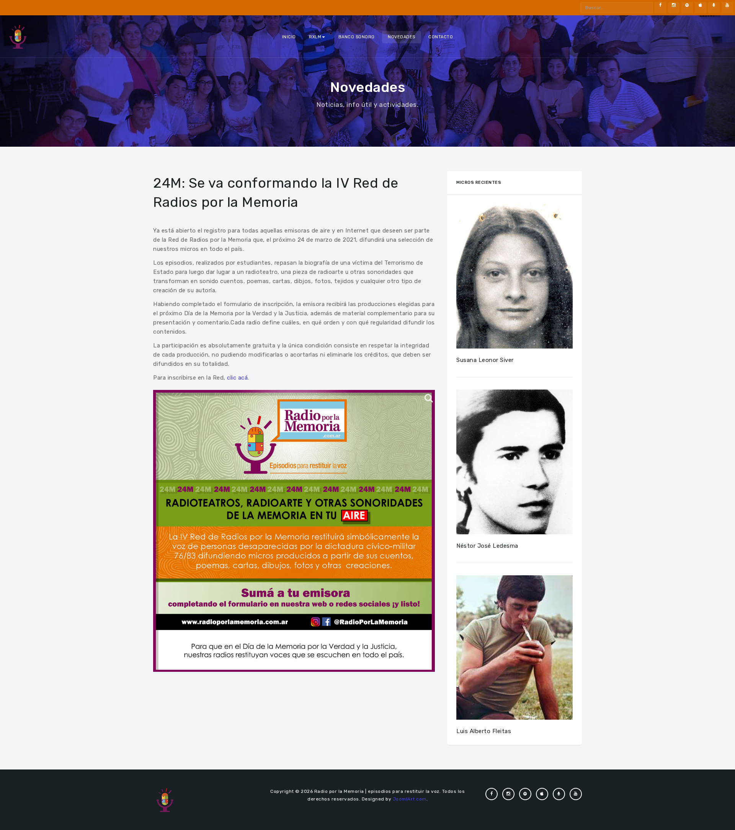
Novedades (401, 36)
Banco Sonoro (356, 36)
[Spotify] (687, 7)
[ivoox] (714, 7)
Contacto (440, 36)
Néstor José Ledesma (487, 545)
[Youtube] (727, 7)
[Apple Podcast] (700, 7)
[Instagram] (673, 7)
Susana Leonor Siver (485, 360)
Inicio (289, 36)
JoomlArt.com (409, 799)
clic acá (237, 377)
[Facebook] (660, 7)
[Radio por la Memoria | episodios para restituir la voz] (18, 36)
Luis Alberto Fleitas (483, 731)
